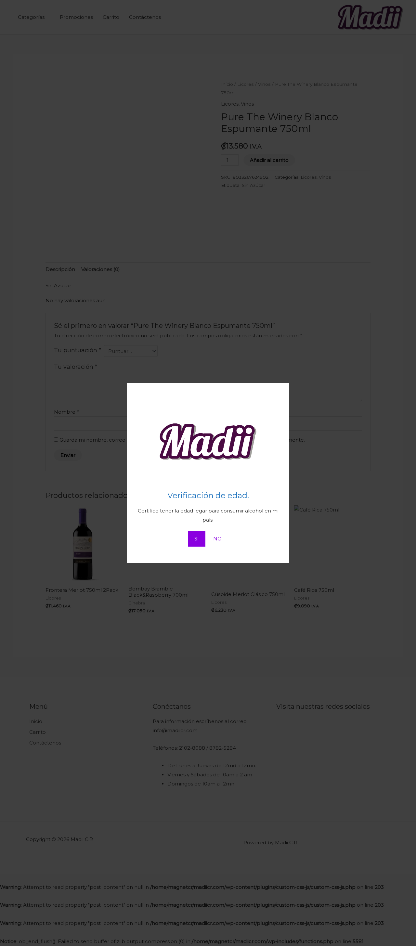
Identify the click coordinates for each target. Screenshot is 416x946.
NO (217, 539)
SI (196, 539)
